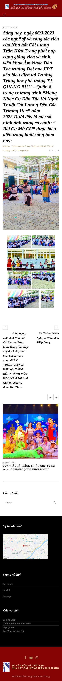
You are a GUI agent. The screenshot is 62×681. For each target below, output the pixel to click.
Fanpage (7, 592)
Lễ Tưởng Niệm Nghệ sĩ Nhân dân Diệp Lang (47, 338)
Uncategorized (9, 150)
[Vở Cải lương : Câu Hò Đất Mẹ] (31, 431)
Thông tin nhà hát (38, 146)
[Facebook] (25, 654)
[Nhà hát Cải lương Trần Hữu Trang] (31, 6)
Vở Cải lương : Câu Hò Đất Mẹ (21, 465)
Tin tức (50, 146)
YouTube (7, 586)
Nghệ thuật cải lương (21, 146)
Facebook (8, 580)
